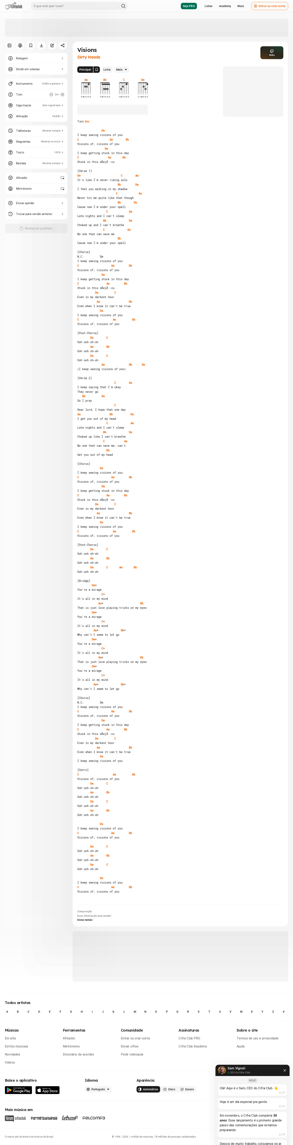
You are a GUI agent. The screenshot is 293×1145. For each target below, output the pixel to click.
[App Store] (47, 1090)
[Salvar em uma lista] (30, 45)
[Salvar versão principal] (96, 69)
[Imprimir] (20, 45)
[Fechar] (285, 1070)
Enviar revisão (85, 920)
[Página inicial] (14, 6)
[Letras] (70, 1117)
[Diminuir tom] (51, 94)
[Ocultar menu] (9, 45)
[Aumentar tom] (62, 94)
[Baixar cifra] (41, 45)
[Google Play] (18, 1090)
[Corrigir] (52, 45)
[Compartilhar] (62, 45)
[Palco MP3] (94, 1118)
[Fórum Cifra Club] (15, 1118)
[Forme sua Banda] (44, 1118)
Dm (87, 121)
